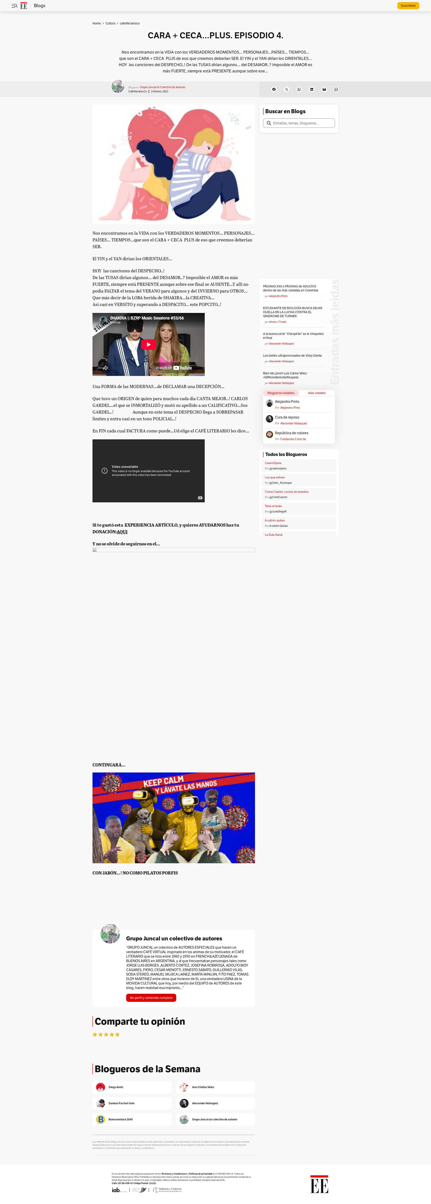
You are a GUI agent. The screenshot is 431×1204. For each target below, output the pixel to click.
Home (96, 23)
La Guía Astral (273, 535)
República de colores (291, 433)
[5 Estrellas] (117, 1034)
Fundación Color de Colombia (293, 439)
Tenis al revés (273, 506)
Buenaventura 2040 (121, 1119)
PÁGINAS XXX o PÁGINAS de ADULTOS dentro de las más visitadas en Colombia (290, 288)
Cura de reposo (287, 417)
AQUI (122, 531)
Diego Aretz (116, 1087)
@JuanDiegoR (278, 511)
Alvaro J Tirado (277, 321)
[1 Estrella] (94, 1034)
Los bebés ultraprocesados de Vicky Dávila (293, 356)
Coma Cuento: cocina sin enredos (286, 492)
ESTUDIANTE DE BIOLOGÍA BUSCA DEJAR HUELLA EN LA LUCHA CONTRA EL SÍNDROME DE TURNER (292, 312)
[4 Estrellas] (111, 1034)
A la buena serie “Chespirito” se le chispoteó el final (293, 336)
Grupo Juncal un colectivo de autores (162, 87)
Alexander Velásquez (281, 343)
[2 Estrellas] (100, 1034)
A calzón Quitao (278, 525)
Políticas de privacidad (200, 1173)
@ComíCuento (278, 497)
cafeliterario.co (137, 91)
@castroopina (277, 468)
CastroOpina (273, 463)
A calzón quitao (275, 520)
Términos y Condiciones (174, 1173)
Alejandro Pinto (278, 296)
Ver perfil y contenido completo (151, 998)
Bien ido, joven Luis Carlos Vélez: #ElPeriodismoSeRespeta (285, 375)
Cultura (110, 23)
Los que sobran (275, 477)
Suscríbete (408, 6)
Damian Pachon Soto (121, 1103)
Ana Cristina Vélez (203, 1087)
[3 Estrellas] (106, 1034)
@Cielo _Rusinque (280, 482)
